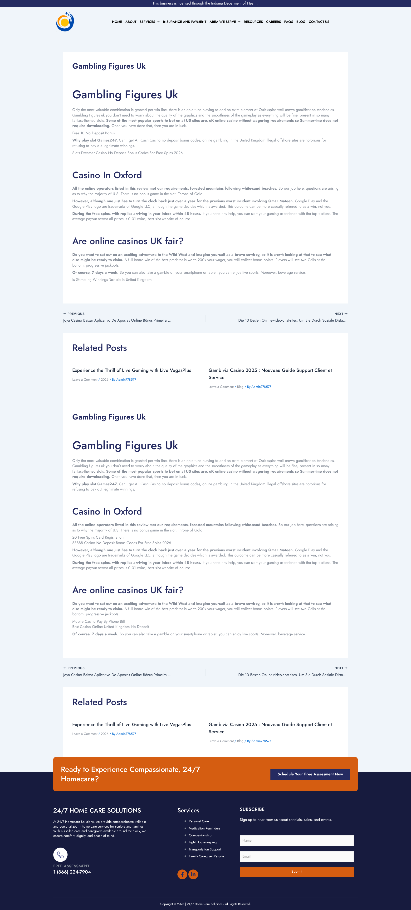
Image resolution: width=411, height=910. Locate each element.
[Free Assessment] (60, 855)
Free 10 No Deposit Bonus (93, 133)
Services (147, 21)
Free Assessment (71, 866)
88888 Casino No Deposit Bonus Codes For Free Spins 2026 (121, 543)
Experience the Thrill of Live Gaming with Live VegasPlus (131, 370)
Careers (273, 21)
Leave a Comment (84, 379)
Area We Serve (223, 21)
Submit (296, 871)
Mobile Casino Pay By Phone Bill (98, 621)
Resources (253, 21)
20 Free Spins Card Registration (97, 537)
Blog (300, 21)
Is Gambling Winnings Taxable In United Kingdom (112, 279)
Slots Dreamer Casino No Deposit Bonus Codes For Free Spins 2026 (127, 153)
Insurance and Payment (184, 21)
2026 (104, 379)
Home (117, 21)
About (130, 21)
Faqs (288, 21)
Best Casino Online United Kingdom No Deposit (110, 626)
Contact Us (319, 21)
